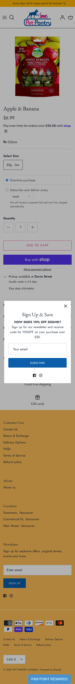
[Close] (65, 306)
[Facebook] (34, 375)
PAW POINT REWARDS (49, 679)
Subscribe (37, 363)
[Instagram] (40, 375)
